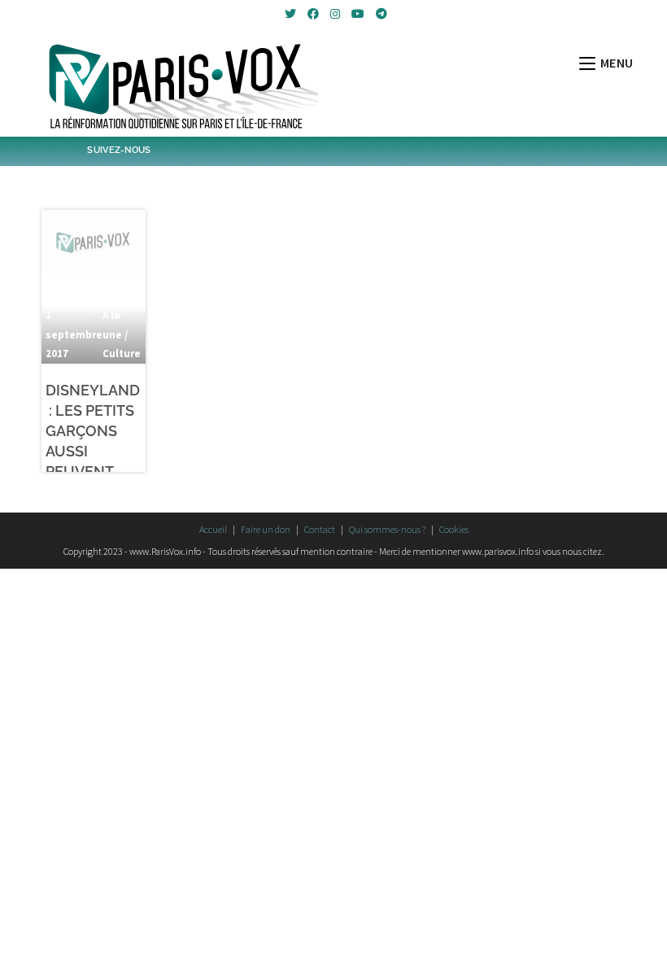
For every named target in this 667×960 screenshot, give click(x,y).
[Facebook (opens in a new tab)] (313, 14)
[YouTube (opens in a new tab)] (358, 14)
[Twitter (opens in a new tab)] (290, 14)
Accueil (213, 529)
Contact (319, 529)
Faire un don (265, 529)
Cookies (454, 529)
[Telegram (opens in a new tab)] (379, 14)
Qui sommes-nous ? (387, 529)
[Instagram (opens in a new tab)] (335, 14)
